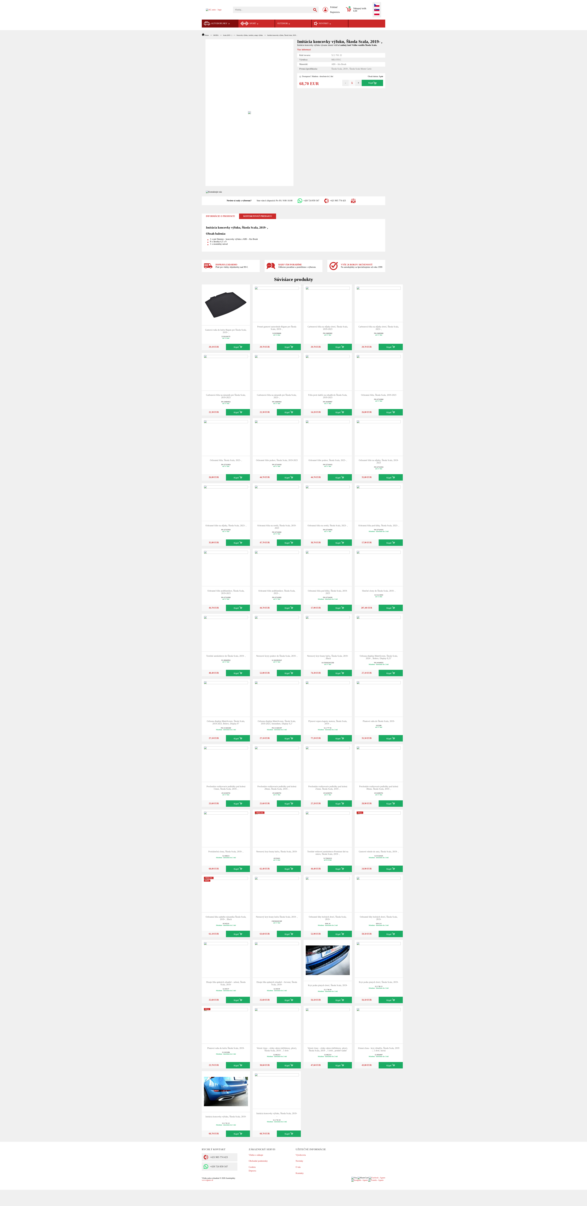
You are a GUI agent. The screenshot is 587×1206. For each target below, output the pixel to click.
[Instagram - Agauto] (359, 1180)
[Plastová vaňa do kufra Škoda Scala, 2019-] (226, 1024)
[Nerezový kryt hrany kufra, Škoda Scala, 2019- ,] (277, 828)
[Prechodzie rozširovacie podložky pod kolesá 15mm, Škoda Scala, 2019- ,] (226, 763)
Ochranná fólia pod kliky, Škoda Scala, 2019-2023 (327, 592)
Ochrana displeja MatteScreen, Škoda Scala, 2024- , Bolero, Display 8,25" (379, 657)
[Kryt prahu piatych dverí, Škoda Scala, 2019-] (328, 960)
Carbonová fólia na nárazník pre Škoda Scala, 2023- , (277, 396)
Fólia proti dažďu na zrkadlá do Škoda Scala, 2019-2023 (327, 396)
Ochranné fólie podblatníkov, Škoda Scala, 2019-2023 (225, 592)
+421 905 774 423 (338, 200)
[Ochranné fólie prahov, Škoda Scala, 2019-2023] (277, 436)
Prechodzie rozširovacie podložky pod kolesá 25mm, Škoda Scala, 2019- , (327, 787)
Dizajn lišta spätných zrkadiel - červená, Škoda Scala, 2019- (277, 983)
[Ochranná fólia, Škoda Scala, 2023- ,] (226, 436)
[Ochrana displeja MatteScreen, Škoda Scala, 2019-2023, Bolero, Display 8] (226, 697)
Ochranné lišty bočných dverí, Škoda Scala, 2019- (328, 918)
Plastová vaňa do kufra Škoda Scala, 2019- (225, 1048)
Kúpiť (370, 83)
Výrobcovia (301, 1155)
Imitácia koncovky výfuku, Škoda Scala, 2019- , (282, 35)
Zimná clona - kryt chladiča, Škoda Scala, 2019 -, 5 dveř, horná (378, 1049)
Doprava (252, 1171)
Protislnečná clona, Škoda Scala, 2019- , (225, 851)
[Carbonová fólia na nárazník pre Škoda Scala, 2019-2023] (226, 371)
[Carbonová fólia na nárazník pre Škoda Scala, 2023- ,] (277, 371)
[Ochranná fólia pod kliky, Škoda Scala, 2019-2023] (328, 567)
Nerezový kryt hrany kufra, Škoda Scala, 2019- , (276, 852)
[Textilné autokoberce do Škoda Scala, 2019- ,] (226, 632)
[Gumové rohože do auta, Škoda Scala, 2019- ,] (379, 828)
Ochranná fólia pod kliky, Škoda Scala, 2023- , (378, 525)
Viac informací (304, 49)
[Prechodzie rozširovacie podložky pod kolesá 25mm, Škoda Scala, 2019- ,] (328, 763)
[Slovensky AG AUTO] (376, 10)
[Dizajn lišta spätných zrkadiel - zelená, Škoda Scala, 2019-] (226, 958)
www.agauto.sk (207, 1180)
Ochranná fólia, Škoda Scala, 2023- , (226, 460)
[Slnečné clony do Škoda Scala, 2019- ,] (379, 567)
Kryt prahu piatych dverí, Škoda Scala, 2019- (327, 985)
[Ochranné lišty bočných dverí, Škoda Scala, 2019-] (328, 893)
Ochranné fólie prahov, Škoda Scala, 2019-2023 (277, 460)
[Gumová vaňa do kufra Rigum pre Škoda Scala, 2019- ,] (226, 304)
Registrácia (335, 12)
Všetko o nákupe (256, 1155)
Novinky (299, 1161)
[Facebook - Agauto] (377, 1178)
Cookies (252, 1167)
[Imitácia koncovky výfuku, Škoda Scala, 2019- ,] (226, 1091)
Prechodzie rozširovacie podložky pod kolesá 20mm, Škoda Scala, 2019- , (276, 787)
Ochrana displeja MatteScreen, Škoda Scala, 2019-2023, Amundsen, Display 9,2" (277, 722)
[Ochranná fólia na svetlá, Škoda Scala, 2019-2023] (277, 502)
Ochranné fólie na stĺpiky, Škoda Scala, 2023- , (225, 525)
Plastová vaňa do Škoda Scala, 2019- (379, 721)
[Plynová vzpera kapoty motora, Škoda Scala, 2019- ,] (328, 697)
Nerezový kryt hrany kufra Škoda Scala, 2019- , (277, 917)
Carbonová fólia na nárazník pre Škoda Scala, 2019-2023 (226, 396)
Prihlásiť (334, 7)
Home (207, 35)
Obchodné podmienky (258, 1161)
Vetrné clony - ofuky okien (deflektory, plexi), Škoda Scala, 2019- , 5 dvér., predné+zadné (328, 1049)
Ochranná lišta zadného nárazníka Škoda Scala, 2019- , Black (226, 918)
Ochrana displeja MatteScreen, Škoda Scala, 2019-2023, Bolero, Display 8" (226, 722)
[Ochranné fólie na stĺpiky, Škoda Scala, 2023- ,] (226, 502)
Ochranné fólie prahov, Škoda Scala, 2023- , (327, 460)
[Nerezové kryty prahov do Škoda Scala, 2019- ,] (277, 632)
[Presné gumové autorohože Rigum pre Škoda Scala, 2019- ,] (277, 303)
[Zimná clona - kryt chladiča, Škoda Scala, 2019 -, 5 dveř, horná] (379, 1024)
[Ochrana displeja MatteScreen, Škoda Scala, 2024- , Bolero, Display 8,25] (379, 632)
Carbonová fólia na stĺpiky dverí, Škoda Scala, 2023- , (378, 328)
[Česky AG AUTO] (376, 5)
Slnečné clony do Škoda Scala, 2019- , (378, 591)
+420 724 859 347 (311, 200)
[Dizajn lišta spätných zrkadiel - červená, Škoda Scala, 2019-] (277, 958)
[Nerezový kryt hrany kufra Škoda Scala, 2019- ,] (277, 893)
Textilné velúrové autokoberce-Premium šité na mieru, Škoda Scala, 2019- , (327, 852)
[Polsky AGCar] (376, 14)
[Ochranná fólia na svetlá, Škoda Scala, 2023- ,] (328, 502)
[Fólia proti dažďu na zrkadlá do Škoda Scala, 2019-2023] (328, 371)
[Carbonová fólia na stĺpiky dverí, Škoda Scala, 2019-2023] (328, 303)
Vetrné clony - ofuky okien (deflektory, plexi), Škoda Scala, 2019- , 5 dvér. (277, 1049)
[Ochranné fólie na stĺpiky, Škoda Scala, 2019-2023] (379, 436)
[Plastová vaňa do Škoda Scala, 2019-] (379, 697)
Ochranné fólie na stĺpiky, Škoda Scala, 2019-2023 (379, 461)
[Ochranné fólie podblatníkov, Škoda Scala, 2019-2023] (226, 567)
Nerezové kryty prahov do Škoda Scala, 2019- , (276, 656)
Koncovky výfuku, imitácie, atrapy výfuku (250, 35)
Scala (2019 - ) (227, 35)
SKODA (215, 35)
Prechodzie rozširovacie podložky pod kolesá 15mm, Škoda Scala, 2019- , (226, 787)
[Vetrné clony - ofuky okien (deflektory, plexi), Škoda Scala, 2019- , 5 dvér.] (277, 1024)
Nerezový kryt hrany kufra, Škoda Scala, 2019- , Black (327, 657)
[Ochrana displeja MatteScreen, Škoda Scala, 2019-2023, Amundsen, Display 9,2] (277, 697)
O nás (298, 1167)
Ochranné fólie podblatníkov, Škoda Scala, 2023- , (276, 592)
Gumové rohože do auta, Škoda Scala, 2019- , (379, 851)
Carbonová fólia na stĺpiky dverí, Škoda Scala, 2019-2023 (328, 328)
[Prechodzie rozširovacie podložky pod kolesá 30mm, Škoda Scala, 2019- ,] (379, 763)
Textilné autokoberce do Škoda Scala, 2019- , (226, 656)
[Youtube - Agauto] (376, 1180)
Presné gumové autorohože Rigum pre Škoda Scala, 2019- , (276, 328)
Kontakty (300, 1173)
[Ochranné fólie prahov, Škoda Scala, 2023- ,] (328, 436)
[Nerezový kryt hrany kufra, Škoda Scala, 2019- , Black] (328, 632)
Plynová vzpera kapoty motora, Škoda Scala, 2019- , (327, 722)
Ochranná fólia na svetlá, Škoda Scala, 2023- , (328, 525)
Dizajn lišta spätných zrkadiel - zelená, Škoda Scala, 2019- (226, 983)
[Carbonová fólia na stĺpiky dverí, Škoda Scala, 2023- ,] (379, 303)
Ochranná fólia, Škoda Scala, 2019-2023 (378, 395)
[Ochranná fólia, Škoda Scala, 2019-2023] (379, 371)
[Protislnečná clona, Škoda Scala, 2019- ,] (226, 828)
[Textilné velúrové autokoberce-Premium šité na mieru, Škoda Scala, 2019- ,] (328, 828)
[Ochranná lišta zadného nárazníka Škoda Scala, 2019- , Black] (226, 893)
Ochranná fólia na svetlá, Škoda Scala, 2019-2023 (276, 526)
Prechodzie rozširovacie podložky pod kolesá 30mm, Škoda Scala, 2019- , (378, 787)
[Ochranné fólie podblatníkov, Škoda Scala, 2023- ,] (277, 567)
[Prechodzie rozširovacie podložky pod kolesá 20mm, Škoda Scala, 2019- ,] (277, 763)
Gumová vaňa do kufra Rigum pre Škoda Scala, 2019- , (226, 331)
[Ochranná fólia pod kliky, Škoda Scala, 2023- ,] (379, 502)
